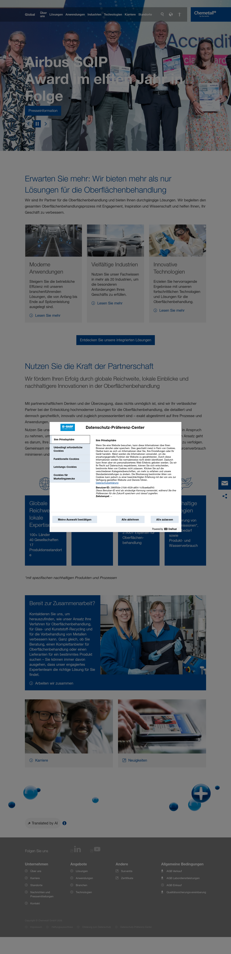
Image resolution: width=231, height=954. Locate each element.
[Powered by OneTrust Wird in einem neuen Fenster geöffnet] (166, 530)
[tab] (70, 439)
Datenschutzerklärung (107, 482)
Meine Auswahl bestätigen (74, 519)
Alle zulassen (164, 519)
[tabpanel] (137, 470)
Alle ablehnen (130, 519)
